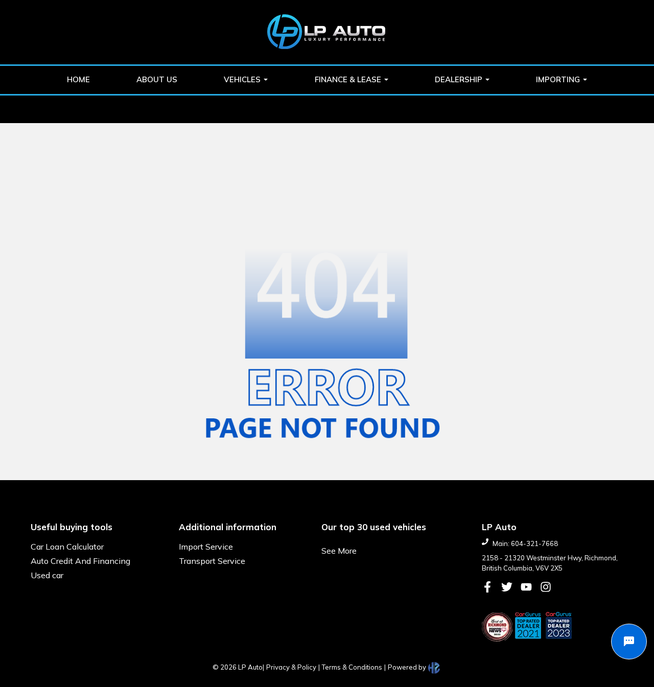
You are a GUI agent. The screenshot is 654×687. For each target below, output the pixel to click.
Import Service (206, 546)
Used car (47, 575)
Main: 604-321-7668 (525, 543)
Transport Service (212, 561)
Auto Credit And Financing (80, 561)
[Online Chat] (629, 641)
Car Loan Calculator (67, 546)
